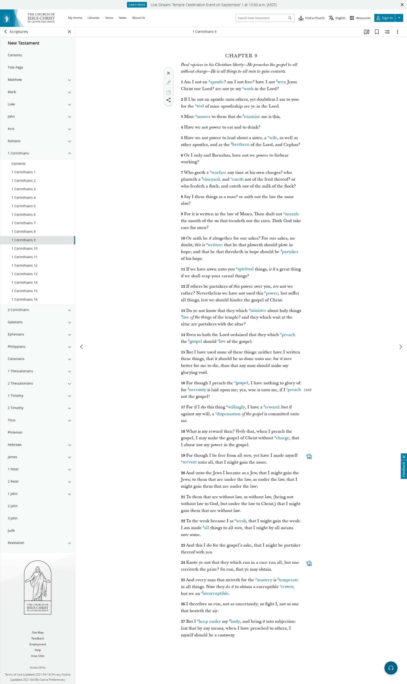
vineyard (211, 179)
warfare (219, 172)
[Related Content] (387, 32)
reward (272, 407)
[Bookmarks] (377, 32)
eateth (238, 179)
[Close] (168, 73)
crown (287, 587)
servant (190, 462)
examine (252, 117)
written (215, 245)
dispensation (228, 414)
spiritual (246, 269)
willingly (236, 407)
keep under (210, 621)
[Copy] (168, 92)
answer (204, 117)
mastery (264, 580)
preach (288, 335)
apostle (217, 82)
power (272, 293)
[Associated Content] (309, 456)
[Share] (168, 100)
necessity (197, 390)
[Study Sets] (366, 32)
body (235, 621)
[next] (400, 347)
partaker (290, 252)
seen (281, 82)
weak (241, 521)
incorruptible (216, 594)
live (185, 317)
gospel (196, 341)
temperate (288, 580)
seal (200, 106)
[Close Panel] (69, 31)
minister (258, 311)
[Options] (397, 32)
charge (282, 438)
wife (273, 138)
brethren (240, 145)
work (248, 89)
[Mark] (168, 83)
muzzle (292, 214)
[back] (6, 31)
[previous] (82, 347)
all (206, 528)
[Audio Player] (391, 668)
